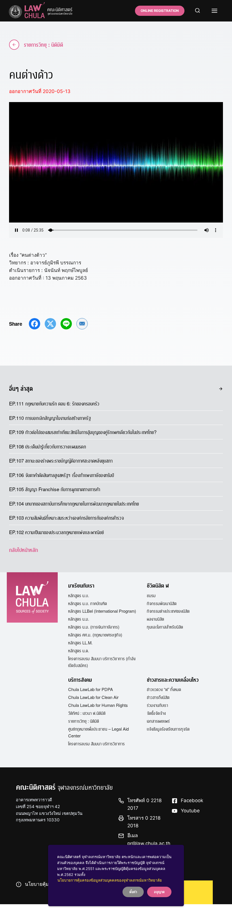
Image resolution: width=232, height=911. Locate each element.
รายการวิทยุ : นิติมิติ (43, 44)
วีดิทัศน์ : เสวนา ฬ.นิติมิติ (87, 713)
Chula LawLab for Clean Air (93, 697)
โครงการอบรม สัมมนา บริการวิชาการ (96, 743)
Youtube (190, 810)
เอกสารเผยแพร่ (158, 721)
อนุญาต (159, 891)
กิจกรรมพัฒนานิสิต (162, 603)
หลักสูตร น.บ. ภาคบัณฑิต (87, 603)
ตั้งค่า (133, 891)
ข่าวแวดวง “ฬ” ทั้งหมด (164, 689)
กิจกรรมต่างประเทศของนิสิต (168, 611)
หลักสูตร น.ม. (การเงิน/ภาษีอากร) (93, 627)
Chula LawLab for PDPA (90, 689)
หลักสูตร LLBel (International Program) (102, 611)
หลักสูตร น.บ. (78, 595)
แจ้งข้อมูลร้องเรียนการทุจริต (168, 729)
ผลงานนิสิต (155, 619)
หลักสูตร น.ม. (78, 619)
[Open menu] (214, 10)
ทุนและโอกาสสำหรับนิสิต (165, 627)
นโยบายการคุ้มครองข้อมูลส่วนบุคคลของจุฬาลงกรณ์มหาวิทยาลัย (109, 880)
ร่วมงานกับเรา (157, 705)
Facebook (192, 800)
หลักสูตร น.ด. (78, 650)
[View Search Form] (197, 10)
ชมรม (151, 595)
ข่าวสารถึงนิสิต (158, 697)
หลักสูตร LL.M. (80, 643)
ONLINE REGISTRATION (160, 10)
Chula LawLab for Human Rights (98, 705)
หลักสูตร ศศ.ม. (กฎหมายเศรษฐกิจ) (95, 635)
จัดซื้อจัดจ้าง (156, 713)
